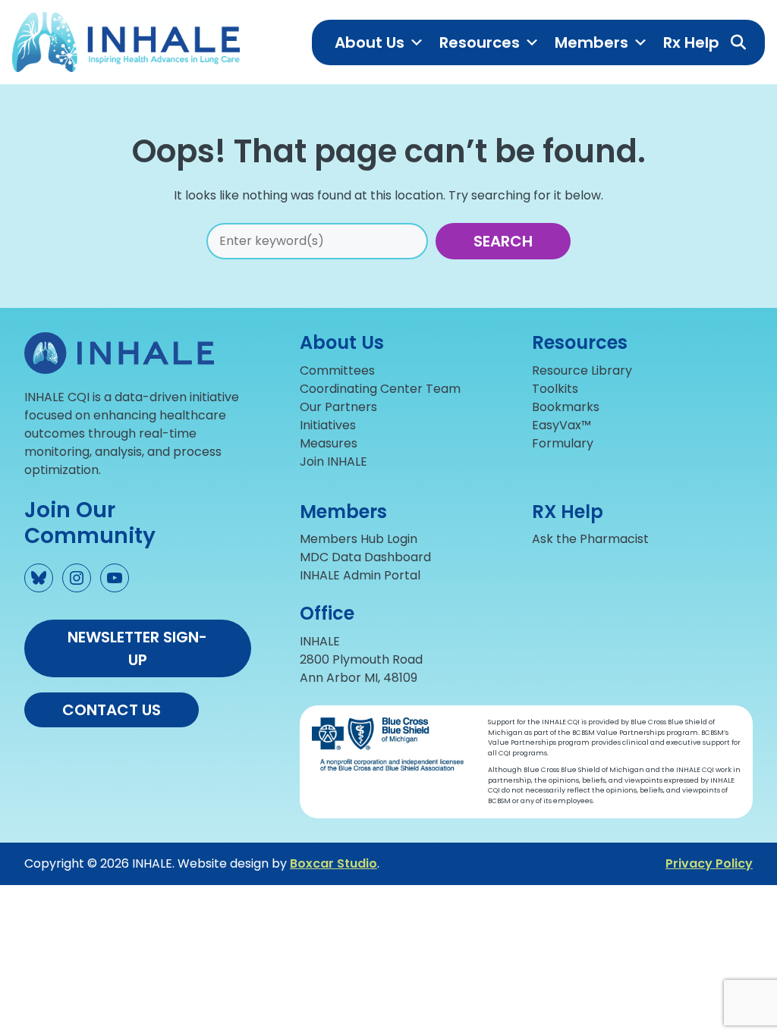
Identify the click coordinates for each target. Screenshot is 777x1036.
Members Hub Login (358, 539)
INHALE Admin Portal (360, 575)
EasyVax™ (561, 425)
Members (591, 42)
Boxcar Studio (333, 863)
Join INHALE (333, 461)
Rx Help (691, 42)
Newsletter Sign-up (137, 648)
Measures (328, 443)
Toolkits (555, 388)
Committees (337, 370)
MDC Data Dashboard (365, 557)
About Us (369, 42)
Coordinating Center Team (380, 388)
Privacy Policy (709, 863)
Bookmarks (565, 407)
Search (503, 241)
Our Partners (338, 407)
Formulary (562, 443)
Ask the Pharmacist (590, 539)
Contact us (111, 709)
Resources (479, 42)
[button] (738, 42)
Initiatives (328, 425)
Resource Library (582, 370)
